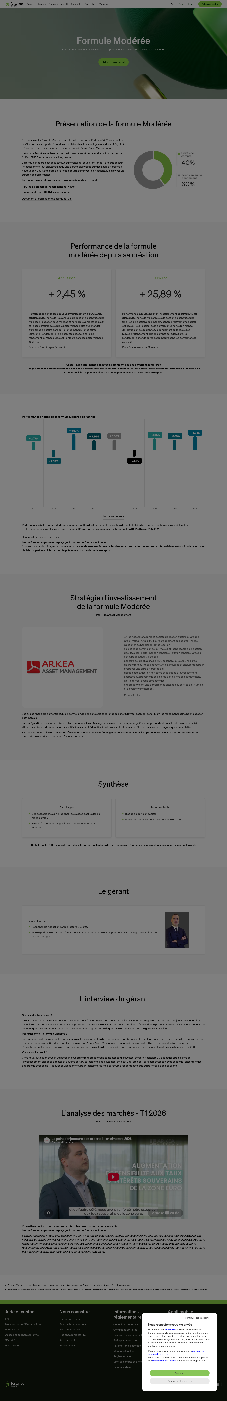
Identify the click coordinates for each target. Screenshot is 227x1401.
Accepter (179, 1373)
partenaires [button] (171, 1329)
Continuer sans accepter (197, 1317)
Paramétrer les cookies (180, 1381)
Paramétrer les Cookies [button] (164, 1360)
